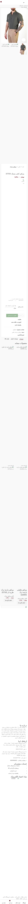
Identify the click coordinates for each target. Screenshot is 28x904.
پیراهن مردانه (21, 598)
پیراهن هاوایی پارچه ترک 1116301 (22, 592)
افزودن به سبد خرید (12, 315)
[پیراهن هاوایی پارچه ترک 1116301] (20, 405)
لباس (26, 598)
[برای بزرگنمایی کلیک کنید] (24, 40)
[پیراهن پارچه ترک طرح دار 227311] (7, 405)
